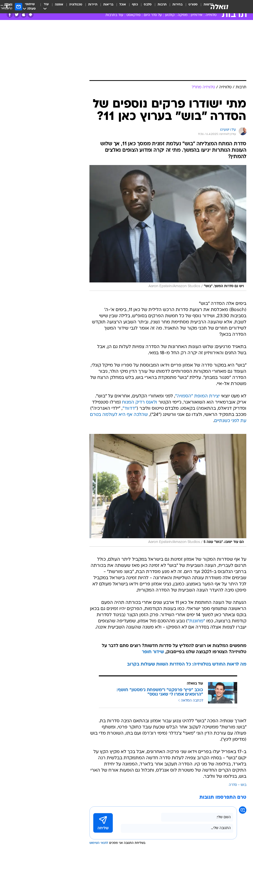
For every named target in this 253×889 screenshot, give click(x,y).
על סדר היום (153, 15)
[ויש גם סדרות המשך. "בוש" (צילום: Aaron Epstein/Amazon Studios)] (167, 228)
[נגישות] (7, 6)
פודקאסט (133, 15)
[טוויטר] (17, 15)
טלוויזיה (211, 15)
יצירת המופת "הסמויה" (197, 396)
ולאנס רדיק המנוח (139, 402)
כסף (135, 4)
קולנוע (169, 15)
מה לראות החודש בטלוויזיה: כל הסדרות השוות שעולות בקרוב (186, 664)
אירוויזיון (196, 15)
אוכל (122, 4)
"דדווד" (130, 408)
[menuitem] (190, 6)
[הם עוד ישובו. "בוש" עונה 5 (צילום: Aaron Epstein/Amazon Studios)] (167, 490)
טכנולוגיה (75, 4)
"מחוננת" (196, 621)
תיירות (92, 4)
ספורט (193, 4)
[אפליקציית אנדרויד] (30, 15)
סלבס (148, 4)
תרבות (162, 4)
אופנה (59, 4)
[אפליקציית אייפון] (24, 15)
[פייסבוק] (10, 15)
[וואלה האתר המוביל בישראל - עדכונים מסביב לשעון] (219, 6)
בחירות (177, 4)
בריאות (108, 4)
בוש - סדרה (237, 785)
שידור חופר (153, 652)
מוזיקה (183, 15)
